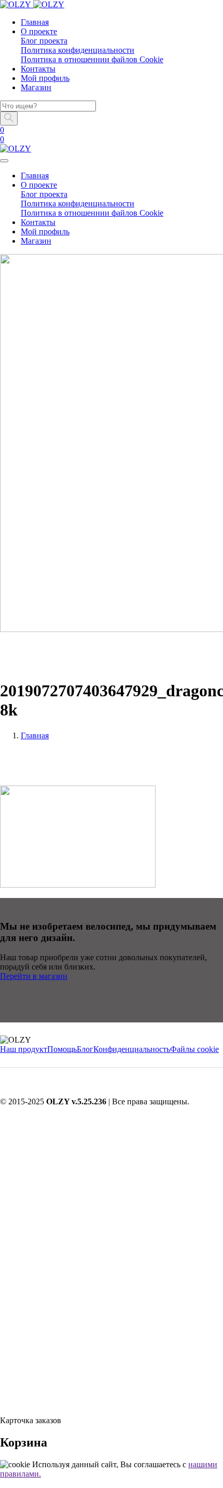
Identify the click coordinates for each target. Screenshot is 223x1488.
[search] (4, 1403)
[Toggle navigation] (4, 160)
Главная (35, 735)
